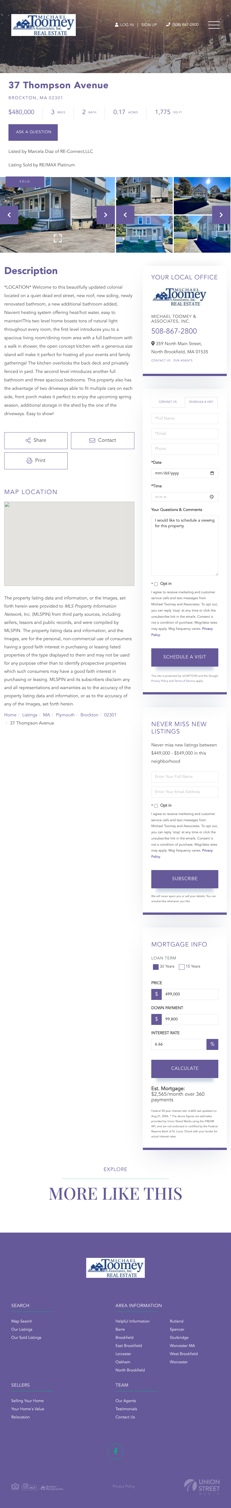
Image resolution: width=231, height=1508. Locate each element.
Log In (126, 25)
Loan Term (163, 959)
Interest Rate (165, 1033)
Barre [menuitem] (120, 1330)
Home (10, 715)
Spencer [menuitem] (177, 1330)
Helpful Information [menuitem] (132, 1322)
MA (46, 715)
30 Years (167, 967)
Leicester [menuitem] (123, 1354)
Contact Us (160, 360)
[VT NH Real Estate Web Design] (202, 1487)
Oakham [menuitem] (122, 1362)
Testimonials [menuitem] (126, 1409)
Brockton (90, 715)
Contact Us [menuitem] (125, 1417)
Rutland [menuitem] (176, 1322)
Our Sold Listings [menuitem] (26, 1338)
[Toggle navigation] (214, 25)
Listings (29, 715)
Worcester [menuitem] (179, 1362)
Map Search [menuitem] (21, 1322)
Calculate (185, 1069)
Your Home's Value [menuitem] (27, 1409)
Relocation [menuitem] (20, 1417)
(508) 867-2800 (185, 25)
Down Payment (167, 1008)
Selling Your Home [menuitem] (27, 1401)
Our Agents (183, 360)
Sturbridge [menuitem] (179, 1338)
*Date (156, 463)
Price (156, 983)
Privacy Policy (159, 681)
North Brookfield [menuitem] (130, 1371)
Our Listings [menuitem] (21, 1330)
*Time (156, 486)
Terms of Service (184, 681)
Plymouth (65, 715)
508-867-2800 (174, 332)
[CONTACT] (33, 132)
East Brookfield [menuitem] (128, 1346)
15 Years (193, 967)
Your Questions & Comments (176, 510)
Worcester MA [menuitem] (182, 1346)
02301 (110, 715)
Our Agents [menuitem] (125, 1401)
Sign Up (149, 25)
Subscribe (185, 879)
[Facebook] (115, 1451)
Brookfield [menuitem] (124, 1338)
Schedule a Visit (201, 402)
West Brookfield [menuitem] (184, 1354)
